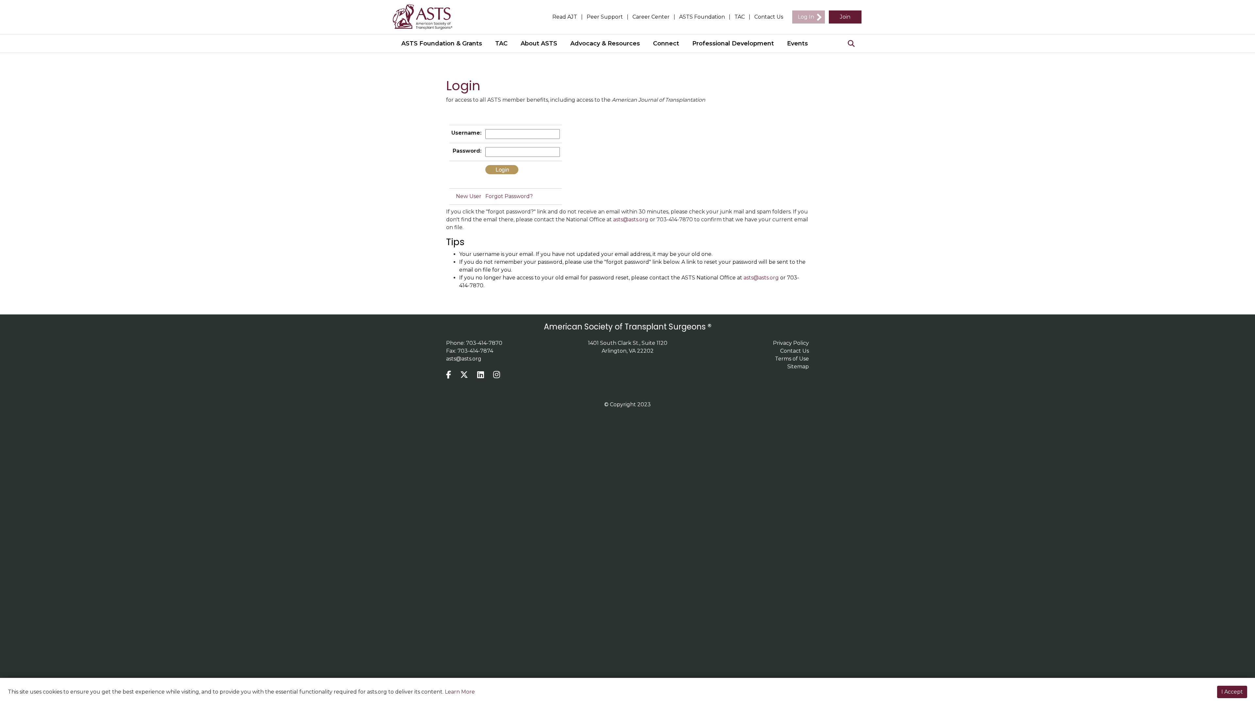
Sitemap (798, 366)
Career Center (651, 17)
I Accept (1232, 692)
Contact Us (768, 17)
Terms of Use (792, 359)
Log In (806, 17)
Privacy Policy (791, 343)
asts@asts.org (630, 219)
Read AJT (564, 17)
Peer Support (605, 17)
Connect (666, 43)
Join (845, 17)
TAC (739, 17)
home (426, 17)
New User (468, 196)
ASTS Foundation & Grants (441, 43)
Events (797, 43)
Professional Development (733, 43)
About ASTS (539, 43)
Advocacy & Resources (605, 43)
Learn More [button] (460, 692)
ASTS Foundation (702, 17)
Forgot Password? (509, 196)
